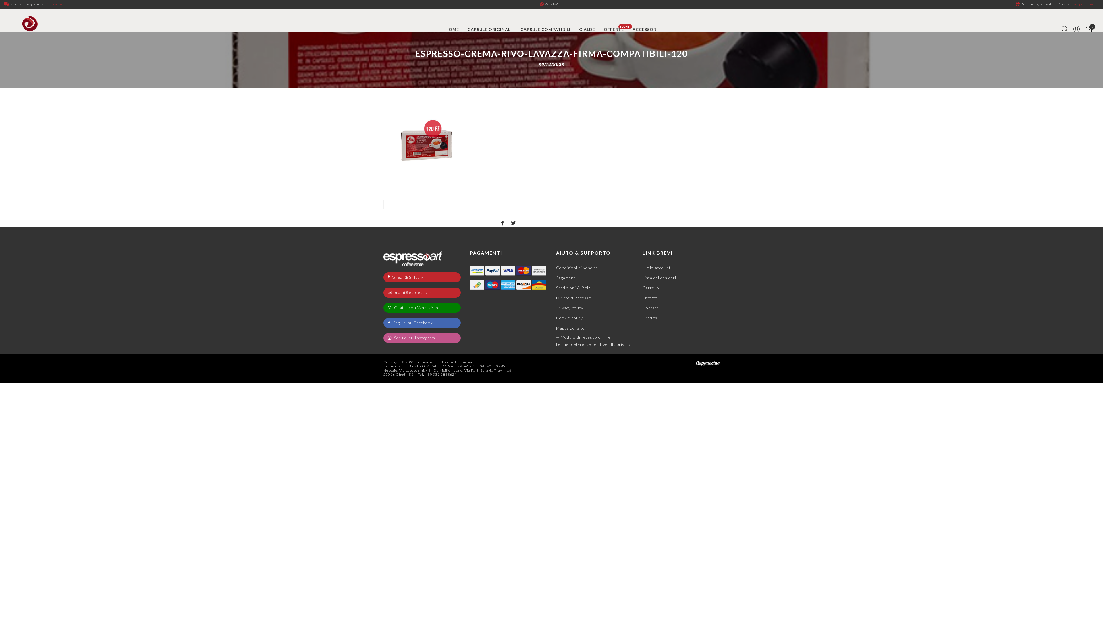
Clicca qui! (56, 4)
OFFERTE (614, 29)
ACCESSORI (645, 29)
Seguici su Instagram (414, 337)
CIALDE (587, 29)
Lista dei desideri (659, 277)
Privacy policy (569, 307)
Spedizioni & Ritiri (573, 287)
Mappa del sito (570, 328)
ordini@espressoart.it (415, 292)
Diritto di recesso (573, 297)
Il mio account (657, 267)
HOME (452, 29)
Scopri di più (1083, 4)
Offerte (650, 297)
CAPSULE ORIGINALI (490, 29)
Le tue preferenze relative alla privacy (593, 344)
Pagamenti (566, 277)
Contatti (651, 307)
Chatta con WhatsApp (415, 307)
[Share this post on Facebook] (502, 218)
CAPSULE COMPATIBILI (545, 29)
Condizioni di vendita (577, 267)
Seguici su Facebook (412, 322)
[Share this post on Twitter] (513, 218)
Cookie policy (569, 317)
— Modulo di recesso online (583, 337)
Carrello (651, 287)
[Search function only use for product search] (1065, 29)
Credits (650, 317)
